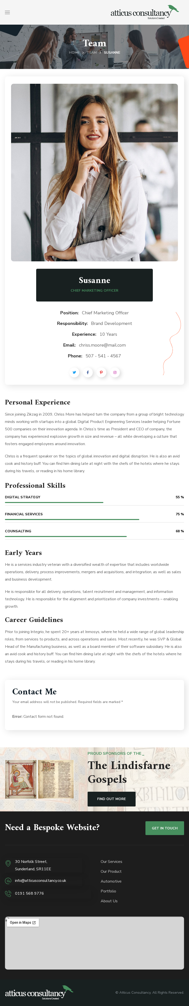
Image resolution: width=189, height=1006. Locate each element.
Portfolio (108, 891)
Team (92, 52)
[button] (112, 799)
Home (74, 52)
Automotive (111, 881)
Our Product (111, 871)
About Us (109, 901)
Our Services (111, 861)
